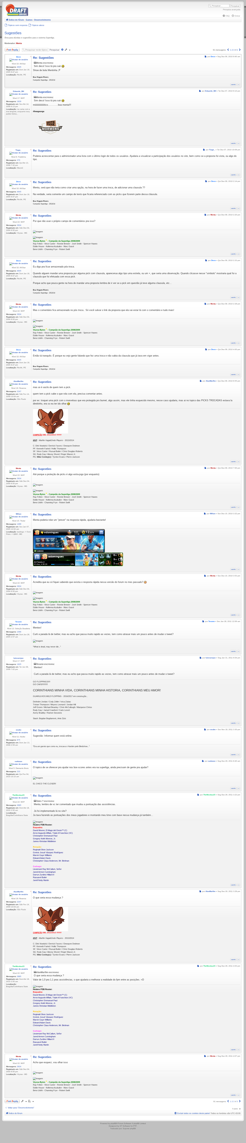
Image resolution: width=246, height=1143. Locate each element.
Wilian (18, 514)
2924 (19, 225)
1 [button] (230, 50)
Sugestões (13, 33)
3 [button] (233, 50)
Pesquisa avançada (231, 9)
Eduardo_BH (18, 91)
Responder (9, 49)
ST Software (125, 1126)
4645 (19, 67)
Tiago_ (18, 150)
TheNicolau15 (18, 795)
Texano (18, 622)
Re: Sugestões (43, 57)
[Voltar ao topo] (238, 84)
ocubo (18, 730)
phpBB (113, 1123)
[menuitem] (226, 16)
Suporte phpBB (129, 1128)
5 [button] (237, 50)
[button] (228, 50)
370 (18, 160)
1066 (19, 632)
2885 (19, 805)
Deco (18, 57)
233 (18, 771)
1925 (19, 664)
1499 (19, 524)
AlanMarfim (18, 381)
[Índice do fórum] (32, 15)
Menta (19, 43)
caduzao (18, 761)
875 (18, 740)
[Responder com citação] (233, 84)
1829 (19, 101)
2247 (19, 391)
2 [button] (232, 50)
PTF (135, 1126)
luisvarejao (18, 658)
